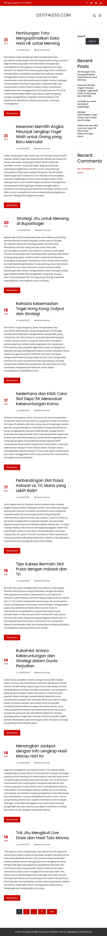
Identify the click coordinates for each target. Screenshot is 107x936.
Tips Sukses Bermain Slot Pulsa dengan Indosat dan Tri (41, 569)
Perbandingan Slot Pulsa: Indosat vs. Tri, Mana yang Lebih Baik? (41, 485)
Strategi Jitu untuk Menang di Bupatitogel (43, 221)
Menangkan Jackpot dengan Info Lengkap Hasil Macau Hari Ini (41, 751)
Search (81, 36)
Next (52, 911)
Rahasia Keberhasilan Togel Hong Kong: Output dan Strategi (40, 309)
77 (42, 911)
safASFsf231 (23, 50)
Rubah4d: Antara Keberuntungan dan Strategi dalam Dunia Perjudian (37, 658)
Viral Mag (71, 932)
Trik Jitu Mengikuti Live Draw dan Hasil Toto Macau (42, 835)
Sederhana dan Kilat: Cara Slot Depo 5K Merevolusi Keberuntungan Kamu (41, 399)
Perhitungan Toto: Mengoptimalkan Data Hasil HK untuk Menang (38, 38)
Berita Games (43, 50)
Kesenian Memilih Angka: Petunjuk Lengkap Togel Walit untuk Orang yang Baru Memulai (40, 134)
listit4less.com (53, 15)
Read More (12, 113)
